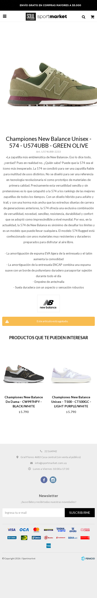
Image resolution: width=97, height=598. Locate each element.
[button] (83, 16)
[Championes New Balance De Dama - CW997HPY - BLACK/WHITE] (23, 370)
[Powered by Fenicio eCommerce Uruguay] (88, 558)
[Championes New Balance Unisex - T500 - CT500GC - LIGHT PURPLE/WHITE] (71, 370)
